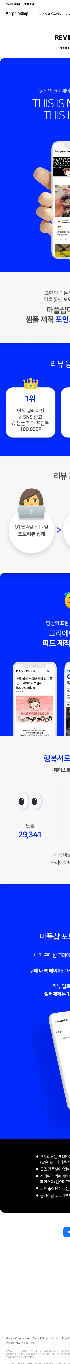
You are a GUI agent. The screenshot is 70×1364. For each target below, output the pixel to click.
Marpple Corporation (17, 1338)
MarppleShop (13, 3)
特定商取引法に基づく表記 (21, 1343)
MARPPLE (29, 3)
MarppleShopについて (45, 1338)
